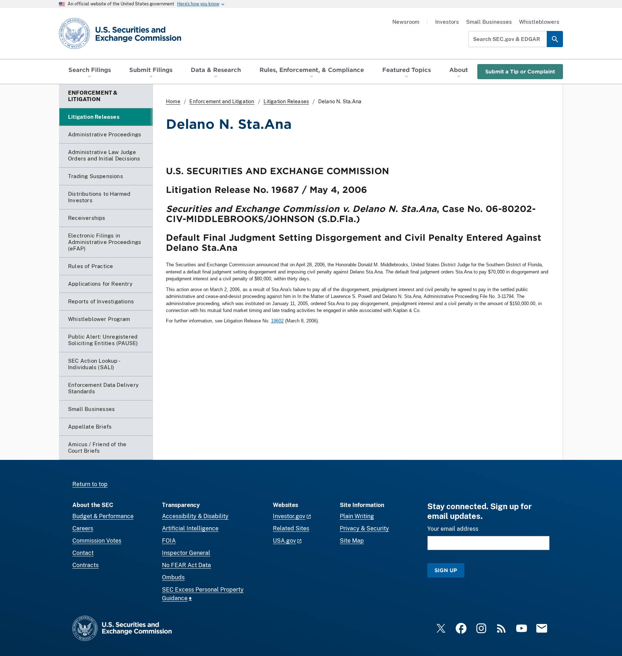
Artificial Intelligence (190, 528)
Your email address (452, 528)
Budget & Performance (103, 516)
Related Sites (291, 528)
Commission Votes (96, 540)
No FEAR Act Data (186, 565)
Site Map (352, 540)
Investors (447, 22)
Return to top (90, 484)
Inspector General (186, 552)
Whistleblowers (539, 22)
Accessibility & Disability (195, 516)
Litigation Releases (286, 101)
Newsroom (405, 22)
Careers (82, 528)
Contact (83, 552)
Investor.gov (289, 516)
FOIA (169, 540)
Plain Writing (357, 516)
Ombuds (173, 577)
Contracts (85, 565)
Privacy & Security (364, 528)
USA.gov (284, 540)
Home (173, 101)
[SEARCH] (555, 39)
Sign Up (445, 570)
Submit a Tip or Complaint (520, 71)
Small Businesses (489, 22)
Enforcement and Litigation (221, 101)
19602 (277, 321)
